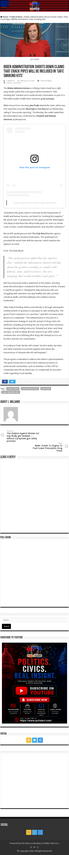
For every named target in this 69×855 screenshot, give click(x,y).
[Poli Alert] (34, 6)
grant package (47, 98)
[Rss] (28, 740)
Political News (16, 17)
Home (5, 17)
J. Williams (10, 81)
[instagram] (40, 740)
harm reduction (30, 389)
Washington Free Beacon (37, 109)
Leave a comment (14, 83)
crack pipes (13, 389)
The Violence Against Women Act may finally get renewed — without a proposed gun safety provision (23, 436)
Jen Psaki (46, 389)
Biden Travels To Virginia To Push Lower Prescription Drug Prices (47, 447)
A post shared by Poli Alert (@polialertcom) (34, 203)
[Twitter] (34, 740)
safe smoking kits (11, 392)
